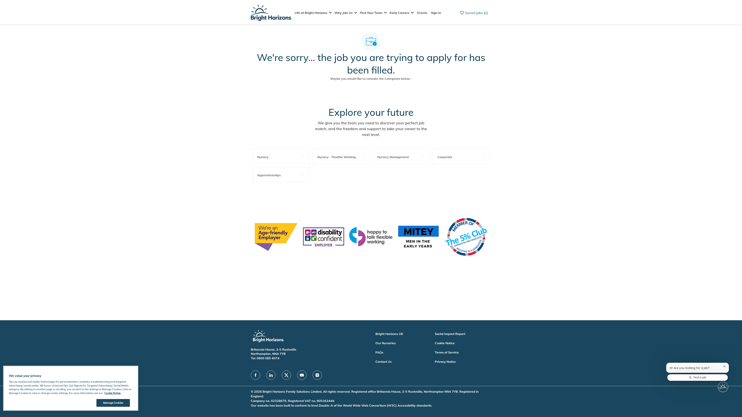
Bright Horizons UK (389, 334)
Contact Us (383, 362)
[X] (286, 375)
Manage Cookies (113, 402)
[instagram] (317, 375)
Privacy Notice (445, 362)
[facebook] (255, 375)
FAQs (379, 352)
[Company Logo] (271, 12)
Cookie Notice (445, 343)
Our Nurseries (385, 343)
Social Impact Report (450, 334)
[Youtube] (301, 375)
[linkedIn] (271, 375)
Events (422, 13)
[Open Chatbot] (723, 387)
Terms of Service (447, 352)
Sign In (436, 13)
